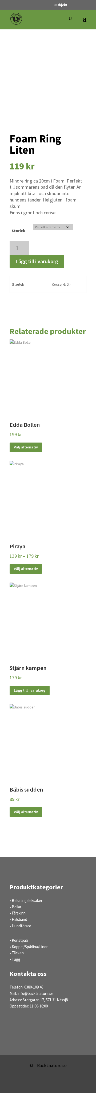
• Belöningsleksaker (26, 900)
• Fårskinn (18, 913)
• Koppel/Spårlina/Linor (29, 946)
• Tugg (15, 959)
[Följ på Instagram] (56, 1084)
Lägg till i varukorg (36, 261)
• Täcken (17, 952)
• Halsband (18, 919)
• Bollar (15, 906)
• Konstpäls (19, 940)
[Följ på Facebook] (40, 1084)
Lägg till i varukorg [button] (29, 690)
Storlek (18, 230)
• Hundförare (20, 925)
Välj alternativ (26, 447)
